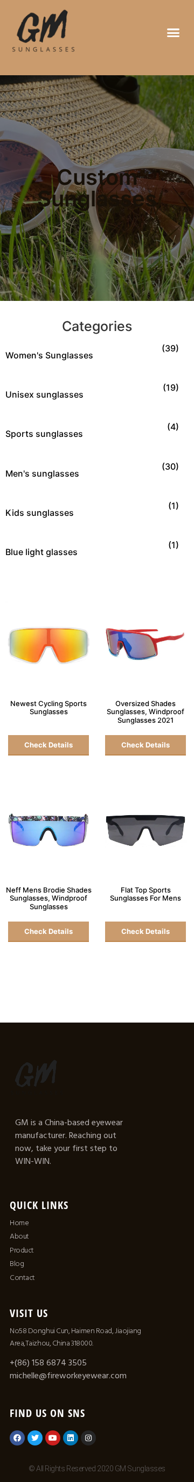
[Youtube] (52, 1437)
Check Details (48, 744)
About (19, 1236)
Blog (17, 1263)
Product (22, 1250)
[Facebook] (17, 1437)
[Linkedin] (70, 1437)
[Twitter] (35, 1437)
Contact (22, 1277)
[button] (173, 32)
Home (19, 1223)
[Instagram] (88, 1437)
